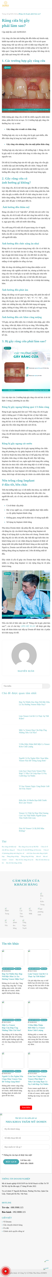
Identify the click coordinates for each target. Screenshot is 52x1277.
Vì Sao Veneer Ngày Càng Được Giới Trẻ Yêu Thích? (34, 787)
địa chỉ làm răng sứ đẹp (14, 863)
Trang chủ (5, 14)
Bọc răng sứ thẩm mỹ (9, 847)
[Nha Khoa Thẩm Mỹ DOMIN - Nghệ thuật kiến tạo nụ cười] (10, 4)
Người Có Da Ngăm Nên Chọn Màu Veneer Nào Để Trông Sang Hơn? (33, 759)
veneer (11, 860)
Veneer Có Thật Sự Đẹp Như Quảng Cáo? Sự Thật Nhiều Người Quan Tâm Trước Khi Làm (33, 815)
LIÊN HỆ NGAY (28, 626)
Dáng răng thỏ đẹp (27, 856)
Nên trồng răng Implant (18, 480)
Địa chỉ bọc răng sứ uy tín (24, 860)
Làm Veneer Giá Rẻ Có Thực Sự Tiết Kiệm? (34, 717)
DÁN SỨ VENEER (8, 968)
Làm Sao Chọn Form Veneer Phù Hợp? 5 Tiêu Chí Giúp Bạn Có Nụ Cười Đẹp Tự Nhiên (33, 773)
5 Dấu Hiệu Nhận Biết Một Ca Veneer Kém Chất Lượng (34, 745)
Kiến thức (13, 14)
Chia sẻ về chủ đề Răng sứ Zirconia (29, 850)
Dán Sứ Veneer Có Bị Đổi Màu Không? (31, 829)
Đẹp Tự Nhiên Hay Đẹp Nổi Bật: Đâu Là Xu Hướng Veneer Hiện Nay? (34, 703)
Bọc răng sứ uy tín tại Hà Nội (28, 847)
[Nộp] (46, 686)
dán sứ (38, 856)
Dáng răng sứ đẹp (13, 856)
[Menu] (48, 4)
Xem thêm (26, 1107)
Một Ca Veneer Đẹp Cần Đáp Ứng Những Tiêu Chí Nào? (33, 731)
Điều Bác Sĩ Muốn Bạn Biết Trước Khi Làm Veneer (33, 801)
